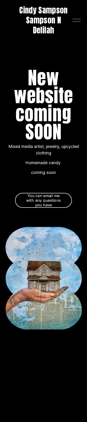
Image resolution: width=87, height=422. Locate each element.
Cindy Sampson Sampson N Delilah (43, 20)
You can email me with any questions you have (43, 200)
